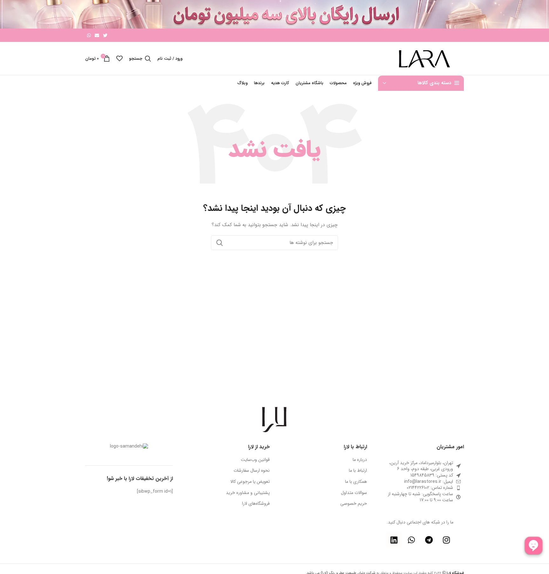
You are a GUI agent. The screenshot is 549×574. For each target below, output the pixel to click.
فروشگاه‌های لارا (256, 504)
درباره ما (360, 460)
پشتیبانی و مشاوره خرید (248, 493)
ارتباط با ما (358, 471)
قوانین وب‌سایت (255, 460)
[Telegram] (429, 540)
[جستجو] (219, 242)
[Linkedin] (394, 540)
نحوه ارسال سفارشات (252, 471)
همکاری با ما (356, 482)
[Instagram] (446, 540)
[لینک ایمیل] (97, 35)
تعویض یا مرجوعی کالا (250, 482)
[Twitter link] (105, 35)
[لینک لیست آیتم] (420, 482)
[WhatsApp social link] (89, 35)
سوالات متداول (354, 493)
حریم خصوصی (353, 504)
